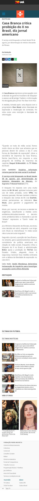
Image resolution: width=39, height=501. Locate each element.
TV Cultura (20, 14)
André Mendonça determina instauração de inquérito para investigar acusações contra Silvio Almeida (19, 266)
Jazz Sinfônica (8, 470)
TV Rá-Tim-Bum (8, 485)
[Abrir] (3, 13)
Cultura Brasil (23, 485)
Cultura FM (22, 482)
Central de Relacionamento (12, 445)
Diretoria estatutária (10, 459)
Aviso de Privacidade (10, 473)
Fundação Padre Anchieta (13, 442)
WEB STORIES (7, 395)
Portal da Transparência (11, 462)
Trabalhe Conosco (9, 465)
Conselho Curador (9, 453)
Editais (5, 456)
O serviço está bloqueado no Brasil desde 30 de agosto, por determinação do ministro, (19, 178)
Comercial (7, 451)
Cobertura (7, 448)
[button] (3, 59)
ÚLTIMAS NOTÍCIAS (10, 338)
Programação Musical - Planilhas (13, 467)
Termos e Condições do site (12, 476)
